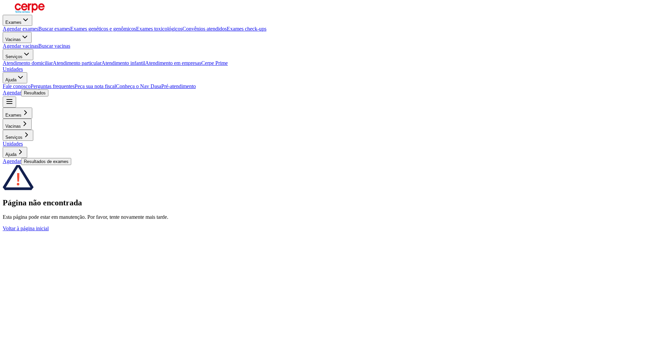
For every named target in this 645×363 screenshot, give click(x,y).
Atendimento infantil (123, 63)
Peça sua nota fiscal (95, 86)
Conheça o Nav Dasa (138, 86)
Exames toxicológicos (159, 29)
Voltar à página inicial (26, 228)
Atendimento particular (77, 63)
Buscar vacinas (54, 46)
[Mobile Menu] (9, 102)
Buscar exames (54, 29)
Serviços (14, 56)
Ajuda (10, 79)
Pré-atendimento (178, 86)
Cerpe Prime (214, 63)
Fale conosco (17, 86)
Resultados (35, 92)
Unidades (13, 69)
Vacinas (13, 39)
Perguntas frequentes (53, 86)
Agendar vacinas (20, 46)
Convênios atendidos (204, 29)
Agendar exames (20, 29)
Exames (13, 22)
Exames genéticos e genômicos (103, 29)
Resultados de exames (46, 161)
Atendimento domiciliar (28, 63)
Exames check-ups (246, 29)
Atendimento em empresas (173, 63)
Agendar (12, 92)
